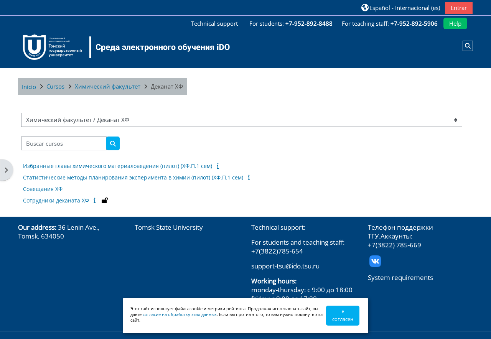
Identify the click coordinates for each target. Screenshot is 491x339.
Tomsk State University (169, 227)
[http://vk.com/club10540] (375, 260)
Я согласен (342, 315)
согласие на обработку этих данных (180, 314)
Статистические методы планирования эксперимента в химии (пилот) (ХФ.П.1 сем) (133, 177)
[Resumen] (219, 166)
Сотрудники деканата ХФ (56, 200)
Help (455, 23)
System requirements (400, 277)
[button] (400, 7)
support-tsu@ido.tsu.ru (285, 266)
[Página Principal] (121, 47)
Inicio (29, 87)
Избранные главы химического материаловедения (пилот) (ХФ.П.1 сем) (117, 166)
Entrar (459, 8)
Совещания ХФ (43, 189)
